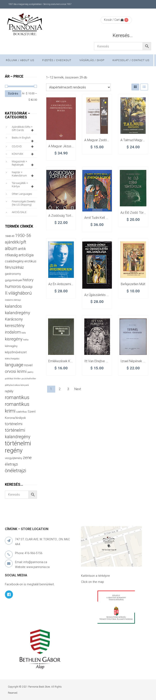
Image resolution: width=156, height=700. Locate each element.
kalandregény (17, 312)
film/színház (14, 267)
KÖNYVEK (17, 153)
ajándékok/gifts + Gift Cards (22, 128)
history (28, 280)
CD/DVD (17, 146)
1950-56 (23, 235)
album (11, 248)
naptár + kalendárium (19, 174)
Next (77, 389)
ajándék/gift (15, 242)
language (14, 365)
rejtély (9, 391)
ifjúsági (27, 287)
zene (27, 457)
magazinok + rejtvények (19, 163)
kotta (25, 339)
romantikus (17, 397)
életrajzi (11, 464)
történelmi (13, 424)
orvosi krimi (16, 371)
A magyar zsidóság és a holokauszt (110, 140)
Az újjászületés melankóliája (104, 295)
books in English (21, 137)
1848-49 (9, 236)
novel (28, 365)
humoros (13, 286)
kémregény (11, 346)
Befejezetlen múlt (133, 284)
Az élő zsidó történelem (137, 213)
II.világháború (18, 293)
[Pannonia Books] (25, 25)
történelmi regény (18, 447)
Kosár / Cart (112, 19)
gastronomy (13, 273)
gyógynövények (13, 280)
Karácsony (14, 319)
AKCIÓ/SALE (19, 212)
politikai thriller (13, 378)
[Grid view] (135, 87)
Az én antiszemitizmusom (66, 284)
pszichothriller (29, 378)
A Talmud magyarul (133, 140)
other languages (22, 193)
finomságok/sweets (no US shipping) (23, 203)
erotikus (30, 261)
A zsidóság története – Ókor (69, 216)
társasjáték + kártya (20, 185)
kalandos (13, 306)
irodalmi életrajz (13, 300)
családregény (14, 261)
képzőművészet (16, 352)
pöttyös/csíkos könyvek (17, 385)
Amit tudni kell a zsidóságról (105, 218)
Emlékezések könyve (63, 361)
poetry (30, 372)
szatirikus (21, 411)
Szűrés (13, 93)
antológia (26, 255)
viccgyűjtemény (13, 458)
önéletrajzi (15, 470)
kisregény (14, 339)
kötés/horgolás (12, 358)
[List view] (144, 87)
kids (24, 332)
